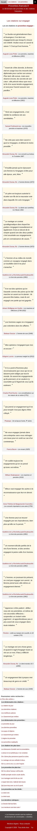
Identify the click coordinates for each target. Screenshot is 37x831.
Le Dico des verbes (6, 699)
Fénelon (6, 633)
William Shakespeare (12, 475)
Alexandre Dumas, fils (9, 154)
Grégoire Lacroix (8, 356)
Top (32, 827)
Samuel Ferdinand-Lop (13, 126)
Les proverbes (23, 2)
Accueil (3, 2)
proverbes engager (25, 26)
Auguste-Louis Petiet (10, 54)
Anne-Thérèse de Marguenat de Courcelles (17, 504)
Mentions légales (13, 824)
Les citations (12, 2)
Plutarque (8, 421)
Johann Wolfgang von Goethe (12, 308)
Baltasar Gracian (9, 333)
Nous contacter (25, 824)
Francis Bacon (12, 449)
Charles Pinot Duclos (10, 393)
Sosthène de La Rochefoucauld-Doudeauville (17, 275)
